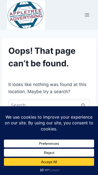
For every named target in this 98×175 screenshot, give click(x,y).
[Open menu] (87, 15)
